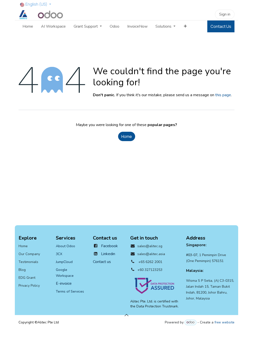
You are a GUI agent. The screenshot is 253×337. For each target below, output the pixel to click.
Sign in (224, 14)
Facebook (109, 246)
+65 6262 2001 (150, 262)
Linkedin (108, 254)
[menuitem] (28, 26)
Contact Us (221, 26)
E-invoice (64, 283)
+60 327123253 (149, 269)
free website (224, 322)
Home (126, 136)
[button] (126, 315)
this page (223, 95)
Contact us (102, 261)
